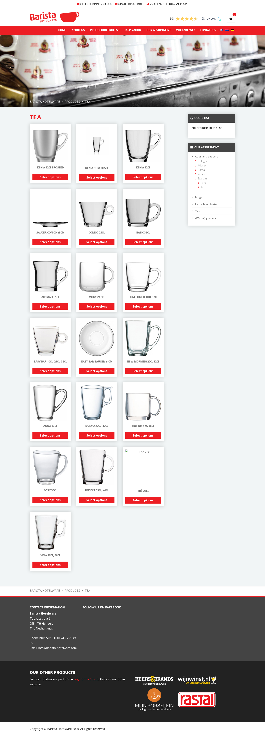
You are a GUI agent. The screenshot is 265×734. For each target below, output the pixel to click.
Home (62, 30)
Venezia (202, 174)
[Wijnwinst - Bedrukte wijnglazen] (199, 680)
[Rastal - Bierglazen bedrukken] (199, 699)
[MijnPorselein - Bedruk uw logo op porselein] (156, 699)
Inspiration (133, 30)
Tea (197, 211)
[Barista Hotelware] (54, 17)
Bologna (202, 161)
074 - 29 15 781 (178, 4)
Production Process (104, 30)
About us (78, 30)
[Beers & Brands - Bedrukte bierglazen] (156, 680)
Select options (50, 177)
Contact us (208, 30)
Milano (202, 165)
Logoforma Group (86, 679)
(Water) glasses (205, 218)
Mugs (198, 197)
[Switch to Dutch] (226, 30)
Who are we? (185, 30)
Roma (201, 170)
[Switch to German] (232, 30)
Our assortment (158, 30)
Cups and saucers (206, 156)
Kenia (204, 187)
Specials (202, 178)
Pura (203, 183)
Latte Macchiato (206, 204)
